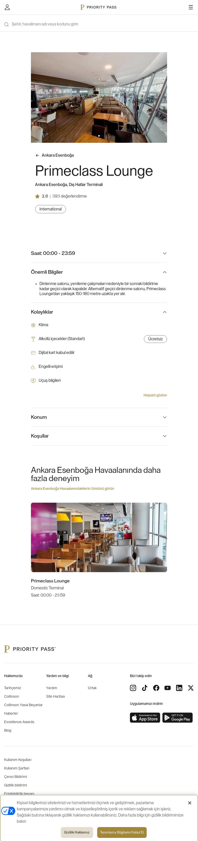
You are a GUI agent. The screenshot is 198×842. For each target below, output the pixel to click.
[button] (96, 136)
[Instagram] (133, 688)
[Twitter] (191, 688)
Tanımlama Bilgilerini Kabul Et (122, 832)
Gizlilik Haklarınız (76, 832)
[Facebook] (156, 688)
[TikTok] (145, 688)
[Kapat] (189, 803)
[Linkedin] (179, 688)
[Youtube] (167, 688)
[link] (145, 718)
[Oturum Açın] (7, 7)
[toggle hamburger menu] (191, 7)
